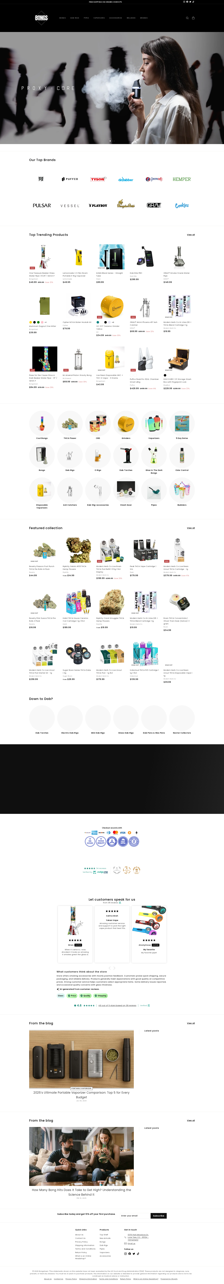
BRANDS (144, 18)
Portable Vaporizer (81, 1088)
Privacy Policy (81, 1242)
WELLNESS (131, 18)
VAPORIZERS (99, 18)
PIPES (86, 18)
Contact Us (80, 1238)
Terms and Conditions (85, 1249)
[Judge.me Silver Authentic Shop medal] (117, 870)
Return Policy (81, 1252)
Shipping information (84, 1245)
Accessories (105, 1256)
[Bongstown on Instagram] (125, 1253)
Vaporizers (105, 1252)
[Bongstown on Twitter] (134, 1253)
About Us (79, 1235)
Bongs (103, 1242)
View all (191, 234)
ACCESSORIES (115, 18)
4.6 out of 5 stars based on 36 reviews (117, 1005)
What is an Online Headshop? (83, 1257)
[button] (110, 968)
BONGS (63, 18)
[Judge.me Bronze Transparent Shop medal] (127, 870)
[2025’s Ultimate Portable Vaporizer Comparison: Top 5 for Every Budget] (81, 1059)
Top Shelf (104, 1235)
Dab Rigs (104, 1245)
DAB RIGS (74, 18)
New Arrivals (105, 1238)
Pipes (102, 1249)
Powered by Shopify (169, 1279)
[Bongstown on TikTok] (138, 1253)
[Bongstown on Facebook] (129, 1253)
